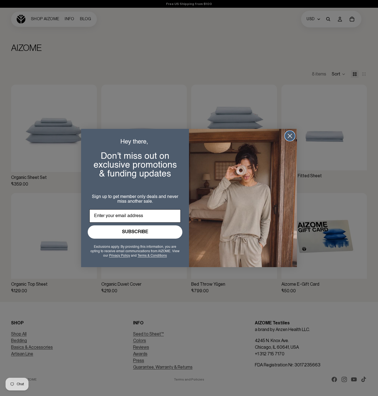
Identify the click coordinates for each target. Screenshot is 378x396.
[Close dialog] (290, 136)
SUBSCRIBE (135, 232)
